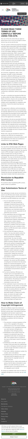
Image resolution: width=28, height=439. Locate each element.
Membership (4, 404)
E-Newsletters (22, 13)
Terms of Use (4, 414)
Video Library (4, 409)
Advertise (3, 411)
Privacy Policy (14, 437)
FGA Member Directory (6, 406)
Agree (14, 434)
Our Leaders (4, 401)
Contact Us (4, 421)
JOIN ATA (22, 3)
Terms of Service (14, 395)
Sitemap (3, 419)
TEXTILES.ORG (5, 3)
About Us (3, 399)
